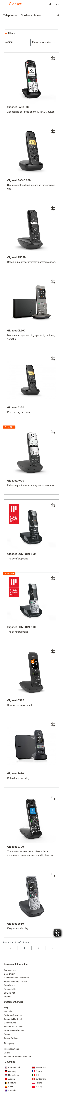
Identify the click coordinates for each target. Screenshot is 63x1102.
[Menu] (4, 4)
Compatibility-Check (13, 1019)
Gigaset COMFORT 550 (21, 553)
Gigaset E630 (15, 773)
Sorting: (9, 42)
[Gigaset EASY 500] (31, 80)
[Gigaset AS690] (31, 230)
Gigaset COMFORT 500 (21, 627)
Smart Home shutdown (14, 1030)
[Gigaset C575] (31, 673)
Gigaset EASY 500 (18, 107)
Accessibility (10, 989)
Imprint (7, 997)
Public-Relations (11, 1049)
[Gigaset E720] (31, 819)
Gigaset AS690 (16, 257)
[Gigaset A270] (31, 380)
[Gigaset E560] (31, 896)
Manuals (8, 1011)
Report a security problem (15, 981)
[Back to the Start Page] (15, 4)
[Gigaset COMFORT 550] (31, 527)
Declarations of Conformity (16, 978)
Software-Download (13, 1015)
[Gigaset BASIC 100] (31, 153)
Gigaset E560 (15, 923)
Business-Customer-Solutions (17, 1056)
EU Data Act (9, 993)
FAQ (6, 1007)
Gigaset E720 (15, 846)
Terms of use (10, 970)
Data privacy (9, 974)
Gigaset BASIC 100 (19, 180)
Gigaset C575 (15, 700)
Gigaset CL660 (16, 330)
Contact (7, 1034)
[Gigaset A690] (31, 453)
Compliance (9, 985)
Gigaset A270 (15, 407)
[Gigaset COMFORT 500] (31, 600)
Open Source (10, 1023)
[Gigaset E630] (31, 746)
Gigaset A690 (15, 480)
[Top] (59, 1090)
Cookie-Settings (11, 1038)
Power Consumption (13, 1026)
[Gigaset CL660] (31, 303)
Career (7, 1053)
